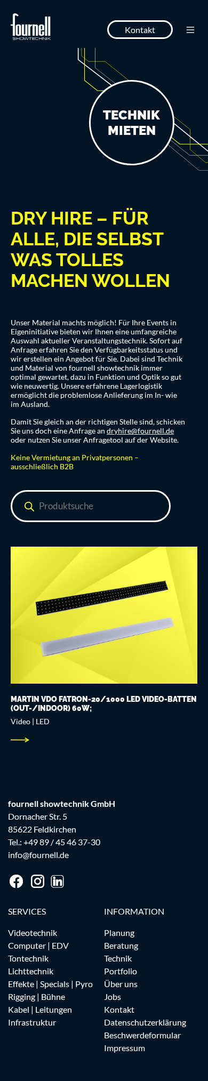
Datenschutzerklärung (145, 1022)
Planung (119, 932)
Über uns (121, 984)
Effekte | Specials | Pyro (50, 984)
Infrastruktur (32, 1022)
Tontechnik (28, 958)
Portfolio (120, 971)
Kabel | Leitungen (40, 1009)
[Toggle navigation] (190, 30)
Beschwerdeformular (142, 1035)
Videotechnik (32, 932)
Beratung (121, 945)
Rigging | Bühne (36, 996)
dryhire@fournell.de (140, 430)
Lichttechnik (30, 971)
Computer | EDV (38, 945)
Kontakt (140, 30)
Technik (118, 958)
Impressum (124, 1048)
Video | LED (30, 721)
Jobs (112, 996)
